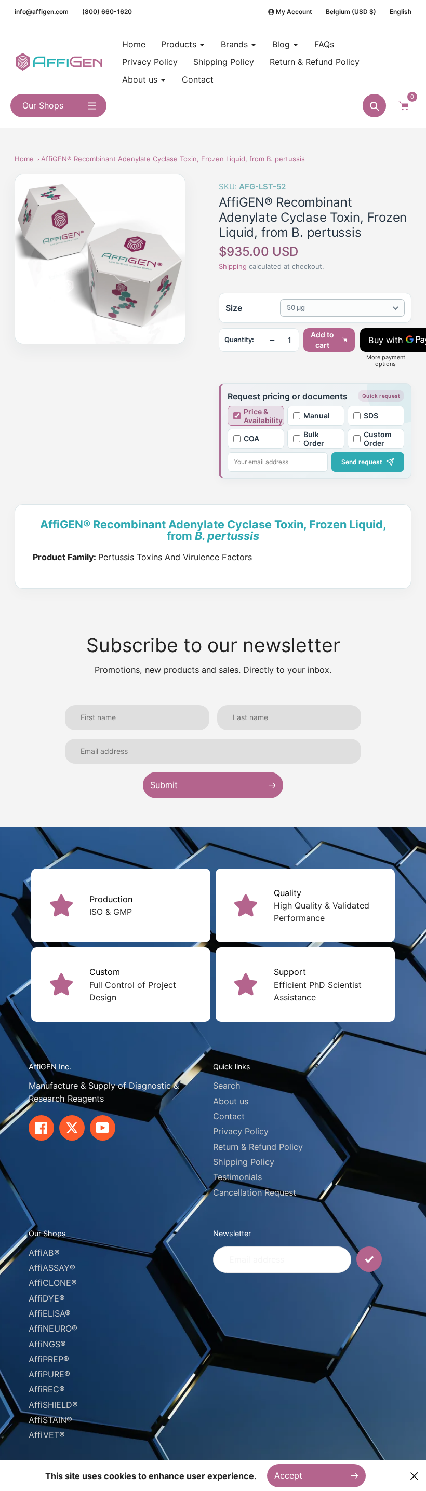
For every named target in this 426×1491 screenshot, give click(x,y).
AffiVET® (47, 1435)
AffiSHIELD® (53, 1405)
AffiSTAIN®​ (50, 1420)
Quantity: (239, 339)
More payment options (385, 361)
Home (24, 159)
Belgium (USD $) (351, 12)
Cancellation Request (254, 1192)
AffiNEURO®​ (53, 1328)
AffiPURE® (49, 1374)
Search (227, 1085)
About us (230, 1101)
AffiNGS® (47, 1344)
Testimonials (237, 1177)
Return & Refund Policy (258, 1147)
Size (233, 308)
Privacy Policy (241, 1131)
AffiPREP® (49, 1359)
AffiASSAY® (52, 1268)
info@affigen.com (42, 12)
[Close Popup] (414, 1475)
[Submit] (369, 1259)
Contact (229, 1116)
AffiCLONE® (53, 1283)
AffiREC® (47, 1389)
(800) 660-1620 (107, 12)
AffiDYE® (47, 1298)
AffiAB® (44, 1253)
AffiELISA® (50, 1313)
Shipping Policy (243, 1162)
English (400, 12)
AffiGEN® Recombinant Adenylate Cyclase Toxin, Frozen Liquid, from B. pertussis (173, 159)
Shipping (233, 266)
